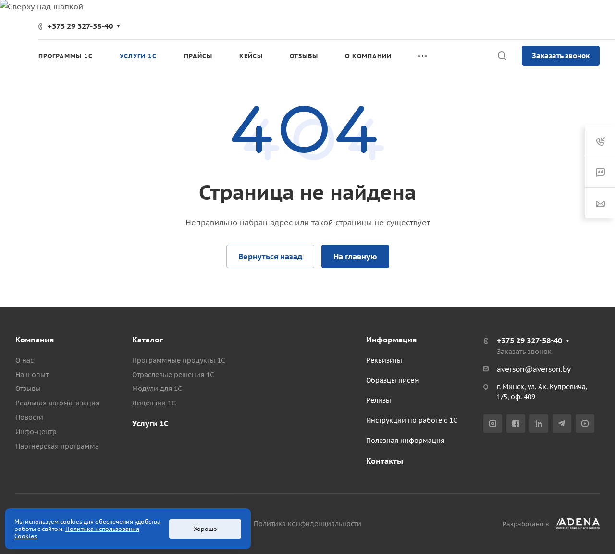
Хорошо (205, 528)
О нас (24, 360)
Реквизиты (384, 360)
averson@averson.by (534, 369)
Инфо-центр (36, 432)
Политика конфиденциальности (307, 523)
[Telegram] (562, 423)
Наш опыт (32, 374)
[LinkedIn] (538, 423)
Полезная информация (405, 440)
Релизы (378, 400)
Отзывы (28, 388)
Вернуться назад (270, 256)
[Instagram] (492, 423)
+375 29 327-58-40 (80, 26)
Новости (29, 417)
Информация (391, 339)
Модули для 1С (157, 388)
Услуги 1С (150, 423)
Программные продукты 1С (178, 360)
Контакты (384, 461)
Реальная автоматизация (57, 403)
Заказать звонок (561, 55)
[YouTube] (585, 423)
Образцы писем (392, 380)
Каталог (147, 339)
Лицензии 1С (154, 403)
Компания (34, 339)
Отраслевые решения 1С (173, 374)
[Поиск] (501, 56)
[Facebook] (515, 423)
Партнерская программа (57, 446)
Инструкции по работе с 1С (411, 420)
